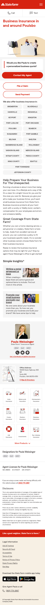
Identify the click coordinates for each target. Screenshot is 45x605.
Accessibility (7, 553)
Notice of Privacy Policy (11, 560)
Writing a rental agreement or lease (13, 271)
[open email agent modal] (22, 353)
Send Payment (22, 94)
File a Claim (22, 86)
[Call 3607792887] (18, 353)
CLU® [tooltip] (22, 348)
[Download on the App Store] (10, 578)
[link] (11, 4)
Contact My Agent (22, 75)
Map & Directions (27, 380)
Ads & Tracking (8, 546)
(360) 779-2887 (24, 483)
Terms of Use (7, 556)
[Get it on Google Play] (27, 578)
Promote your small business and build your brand (13, 298)
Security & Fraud (8, 549)
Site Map (5, 567)
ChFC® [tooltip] (28, 348)
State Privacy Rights (10, 563)
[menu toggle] (41, 4)
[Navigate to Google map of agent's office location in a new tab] (28, 353)
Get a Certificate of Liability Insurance (22, 356)
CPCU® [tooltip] (16, 348)
